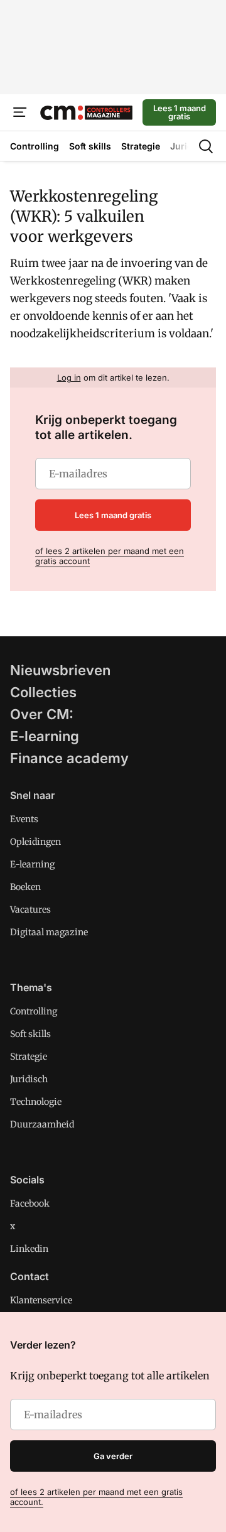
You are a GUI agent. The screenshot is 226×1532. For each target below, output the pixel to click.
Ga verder (113, 1456)
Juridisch (29, 1079)
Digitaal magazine (49, 932)
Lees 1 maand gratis (179, 112)
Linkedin (29, 1248)
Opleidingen (35, 841)
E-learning (44, 736)
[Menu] (20, 112)
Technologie (36, 1101)
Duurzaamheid (42, 1124)
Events (24, 819)
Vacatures (30, 909)
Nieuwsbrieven (60, 670)
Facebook (30, 1203)
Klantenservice (41, 1300)
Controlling (33, 1011)
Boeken (25, 887)
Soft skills (30, 1034)
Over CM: (41, 714)
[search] (206, 146)
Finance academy (69, 758)
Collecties (43, 692)
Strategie (28, 1056)
